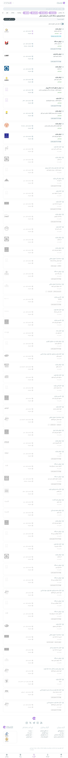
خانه (61, 756)
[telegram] (34, 723)
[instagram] (27, 723)
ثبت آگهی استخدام (9, 19)
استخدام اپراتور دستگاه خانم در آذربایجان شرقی (52, 16)
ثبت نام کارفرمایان (44, 735)
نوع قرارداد (19, 12)
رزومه (20, 756)
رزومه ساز (62, 733)
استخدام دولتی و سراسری (59, 737)
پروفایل (6, 756)
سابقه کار (12, 12)
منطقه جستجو (44, 12)
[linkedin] (38, 723)
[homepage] (34, 718)
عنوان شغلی (35, 12)
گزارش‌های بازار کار (44, 737)
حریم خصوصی (29, 737)
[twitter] (30, 723)
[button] (61, 12)
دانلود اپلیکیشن (29, 735)
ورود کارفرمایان (45, 733)
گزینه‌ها (47, 756)
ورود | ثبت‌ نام (7, 3)
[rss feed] (41, 723)
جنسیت (27, 12)
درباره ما (30, 731)
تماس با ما (30, 733)
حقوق (7, 12)
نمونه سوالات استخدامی (59, 735)
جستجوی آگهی (61, 731)
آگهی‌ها (34, 756)
